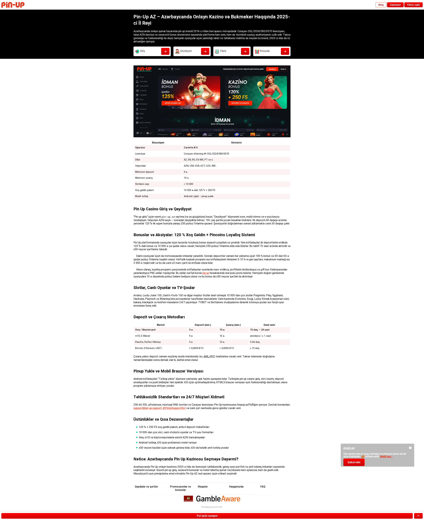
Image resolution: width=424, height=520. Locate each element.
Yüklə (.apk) (413, 4)
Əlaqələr (203, 486)
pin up (205, 273)
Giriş (381, 4)
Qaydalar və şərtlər (146, 486)
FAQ (262, 486)
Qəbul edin (353, 462)
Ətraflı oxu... (386, 456)
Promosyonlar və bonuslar (180, 488)
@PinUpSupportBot (174, 408)
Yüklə (223, 50)
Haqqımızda (236, 486)
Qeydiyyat (395, 4)
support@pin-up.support (147, 408)
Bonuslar (265, 50)
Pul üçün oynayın (207, 515)
